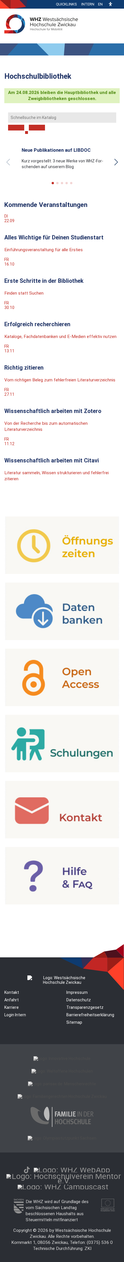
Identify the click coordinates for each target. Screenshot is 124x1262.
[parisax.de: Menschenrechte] (62, 1084)
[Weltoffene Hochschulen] (62, 1071)
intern (87, 4)
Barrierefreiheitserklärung (90, 1015)
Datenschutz (78, 1000)
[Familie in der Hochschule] (62, 1125)
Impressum (77, 992)
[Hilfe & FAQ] (62, 903)
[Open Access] (62, 704)
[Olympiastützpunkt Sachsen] (62, 1138)
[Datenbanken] (62, 638)
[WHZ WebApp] (72, 1170)
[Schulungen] (62, 771)
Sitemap (74, 1022)
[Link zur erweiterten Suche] (37, 127)
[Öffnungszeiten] (62, 572)
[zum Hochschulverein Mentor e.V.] (64, 1181)
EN (100, 4)
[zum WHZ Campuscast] (63, 1187)
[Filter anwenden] (16, 127)
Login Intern (15, 1015)
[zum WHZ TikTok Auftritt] (27, 1170)
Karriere (11, 1007)
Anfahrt (11, 1000)
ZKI (87, 1248)
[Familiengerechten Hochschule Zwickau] (62, 1096)
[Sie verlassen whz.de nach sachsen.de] (18, 1212)
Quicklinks (66, 4)
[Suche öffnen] (118, 4)
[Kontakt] (62, 837)
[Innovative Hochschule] (62, 1058)
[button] (110, 4)
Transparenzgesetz (85, 1007)
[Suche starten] (26, 132)
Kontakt (11, 992)
